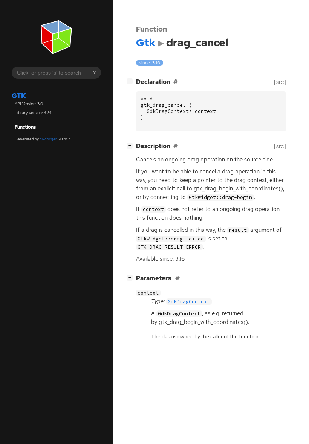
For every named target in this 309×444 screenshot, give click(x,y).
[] (131, 81)
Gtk (19, 95)
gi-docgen (49, 139)
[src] (280, 82)
